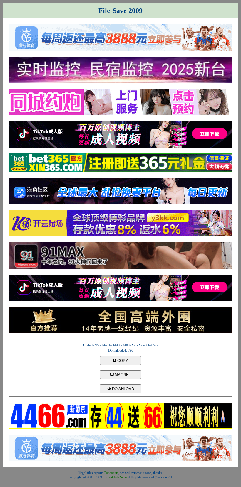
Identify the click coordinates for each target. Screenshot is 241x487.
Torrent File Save (115, 477)
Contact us (111, 473)
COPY (122, 361)
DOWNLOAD (122, 389)
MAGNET (122, 375)
